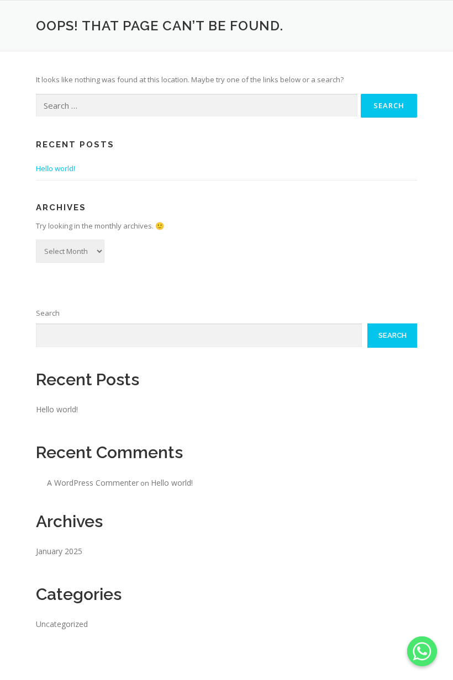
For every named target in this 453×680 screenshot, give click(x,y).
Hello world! (55, 168)
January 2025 (59, 551)
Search (48, 313)
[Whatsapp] (422, 651)
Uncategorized (62, 624)
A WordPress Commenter (93, 482)
